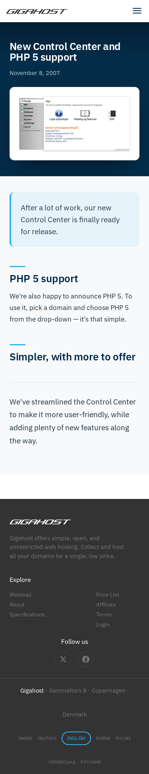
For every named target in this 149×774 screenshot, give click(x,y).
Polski (123, 738)
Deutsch (47, 738)
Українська (61, 762)
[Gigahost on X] (63, 659)
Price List (107, 594)
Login (103, 624)
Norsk (103, 738)
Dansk (26, 738)
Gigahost (32, 690)
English (76, 738)
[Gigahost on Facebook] (86, 659)
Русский (91, 762)
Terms (104, 614)
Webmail (20, 594)
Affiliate (106, 604)
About (17, 604)
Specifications (27, 614)
